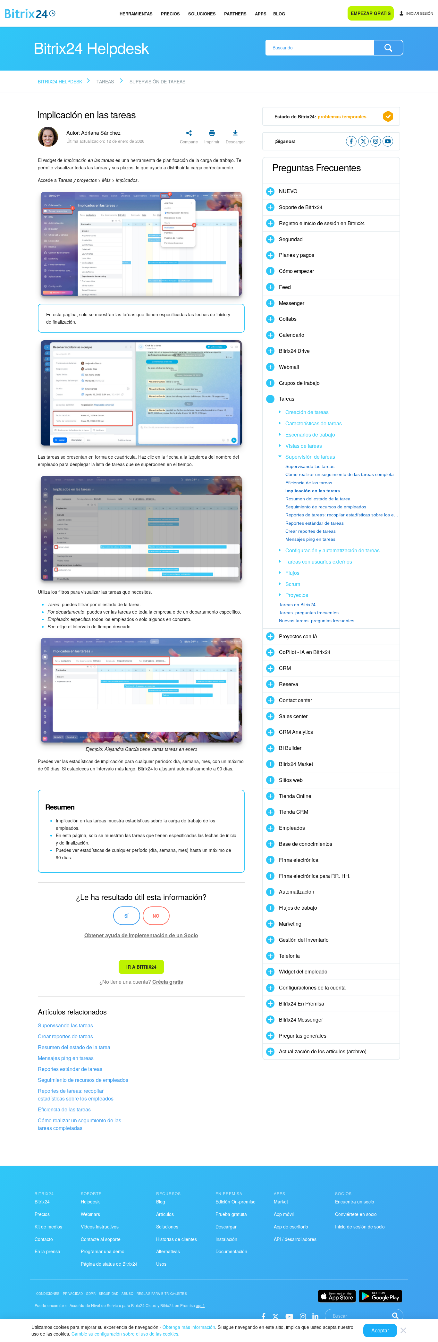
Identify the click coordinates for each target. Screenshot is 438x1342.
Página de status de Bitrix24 (109, 1264)
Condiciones (48, 1293)
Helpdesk (90, 1201)
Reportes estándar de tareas (70, 1069)
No (156, 916)
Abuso (127, 1293)
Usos (161, 1264)
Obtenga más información (189, 1327)
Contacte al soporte (101, 1239)
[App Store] (337, 1296)
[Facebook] (263, 1316)
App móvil (284, 1214)
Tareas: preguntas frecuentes (309, 612)
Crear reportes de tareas (65, 1036)
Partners (235, 14)
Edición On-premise (235, 1201)
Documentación (231, 1251)
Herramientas (136, 14)
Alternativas (168, 1251)
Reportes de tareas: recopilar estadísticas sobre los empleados (76, 1094)
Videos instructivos (100, 1226)
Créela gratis (167, 981)
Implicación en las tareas (312, 490)
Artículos (165, 1214)
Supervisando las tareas (65, 1025)
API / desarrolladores (295, 1239)
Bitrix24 (42, 1201)
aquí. (200, 1305)
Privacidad (73, 1293)
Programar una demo (102, 1251)
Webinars (90, 1214)
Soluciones (202, 14)
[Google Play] (380, 1296)
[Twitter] (275, 1316)
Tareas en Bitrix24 (297, 604)
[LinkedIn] (315, 1316)
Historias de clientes (176, 1239)
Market (281, 1201)
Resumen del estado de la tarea (74, 1047)
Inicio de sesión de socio (360, 1226)
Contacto (44, 1239)
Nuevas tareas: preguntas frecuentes (316, 620)
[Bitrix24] (30, 13)
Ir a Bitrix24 (141, 967)
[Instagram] (303, 1316)
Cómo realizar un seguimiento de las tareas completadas (79, 1124)
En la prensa (47, 1251)
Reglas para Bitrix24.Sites (162, 1293)
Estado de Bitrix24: (320, 116)
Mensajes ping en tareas (66, 1058)
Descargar (226, 1226)
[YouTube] (289, 1316)
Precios (170, 14)
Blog (279, 14)
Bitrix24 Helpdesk (60, 81)
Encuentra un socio (354, 1201)
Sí (126, 916)
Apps (260, 14)
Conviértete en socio (356, 1214)
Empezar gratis (371, 13)
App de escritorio (291, 1226)
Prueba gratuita (231, 1214)
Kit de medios (48, 1226)
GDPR (91, 1293)
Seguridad (108, 1293)
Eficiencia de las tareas (64, 1109)
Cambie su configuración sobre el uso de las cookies (125, 1333)
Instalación (226, 1239)
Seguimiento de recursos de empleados (83, 1079)
